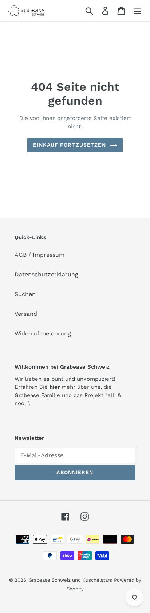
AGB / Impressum (39, 254)
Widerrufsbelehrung (43, 333)
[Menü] (137, 11)
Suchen (25, 294)
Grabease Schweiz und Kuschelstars (70, 580)
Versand (26, 313)
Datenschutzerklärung (46, 274)
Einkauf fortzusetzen (69, 145)
